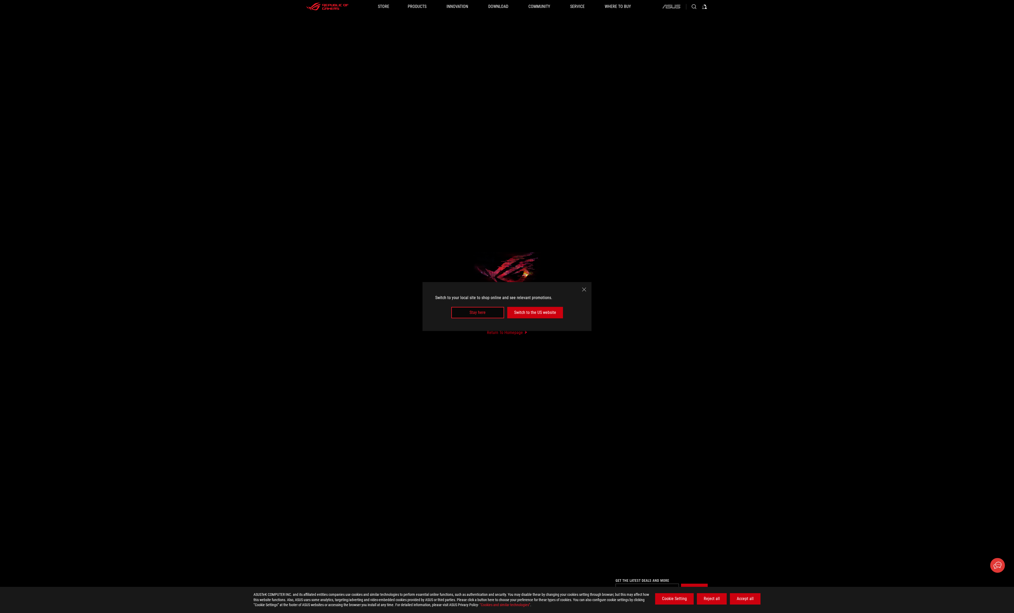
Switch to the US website (535, 312)
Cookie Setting (674, 598)
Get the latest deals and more (642, 580)
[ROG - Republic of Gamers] (327, 7)
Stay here (478, 312)
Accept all (745, 598)
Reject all (712, 598)
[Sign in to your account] (704, 6)
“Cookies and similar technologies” (505, 605)
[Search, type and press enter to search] (694, 6)
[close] (584, 289)
